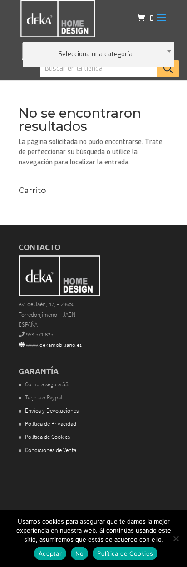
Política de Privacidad (50, 424)
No (79, 553)
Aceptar (50, 553)
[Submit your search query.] (168, 68)
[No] (175, 538)
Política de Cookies (47, 437)
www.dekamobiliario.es (53, 345)
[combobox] (98, 51)
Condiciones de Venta (50, 450)
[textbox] (98, 54)
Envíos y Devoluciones (52, 410)
